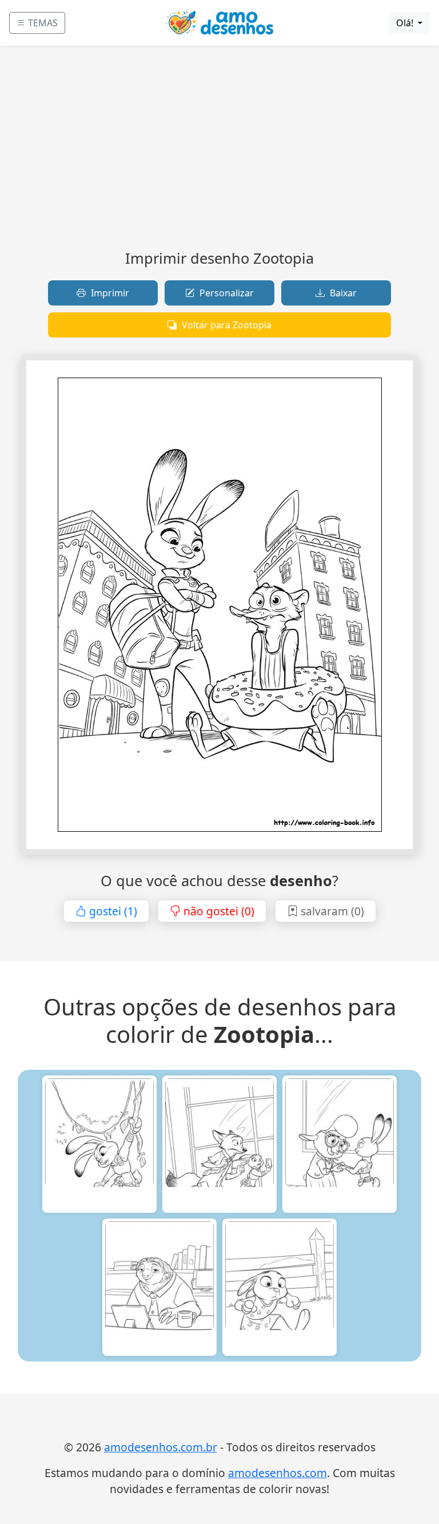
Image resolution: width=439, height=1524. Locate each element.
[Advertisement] (219, 152)
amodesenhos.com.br (160, 1447)
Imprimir (109, 293)
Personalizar (225, 293)
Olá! (406, 23)
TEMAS (42, 23)
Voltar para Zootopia (225, 325)
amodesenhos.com (277, 1473)
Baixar (342, 293)
